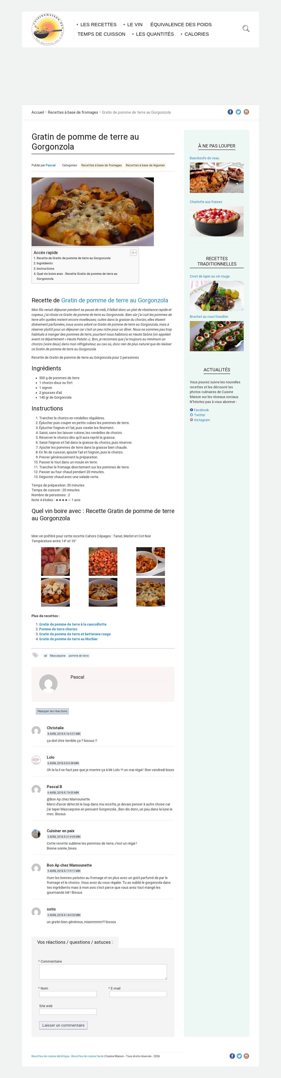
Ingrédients (45, 263)
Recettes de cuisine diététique (50, 1056)
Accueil (38, 112)
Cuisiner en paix (60, 831)
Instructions (45, 268)
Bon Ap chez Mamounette (69, 865)
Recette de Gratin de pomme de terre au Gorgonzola (73, 258)
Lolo (50, 757)
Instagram (201, 420)
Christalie (55, 728)
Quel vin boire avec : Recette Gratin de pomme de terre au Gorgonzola (77, 276)
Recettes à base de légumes (145, 165)
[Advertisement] (140, 76)
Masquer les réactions (52, 711)
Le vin (135, 24)
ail (45, 655)
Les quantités (155, 34)
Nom (43, 988)
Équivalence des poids (181, 24)
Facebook (201, 410)
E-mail (114, 988)
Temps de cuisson (101, 34)
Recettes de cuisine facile (87, 1056)
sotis (51, 909)
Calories (197, 34)
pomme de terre (79, 655)
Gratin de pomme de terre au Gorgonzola (114, 300)
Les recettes (98, 24)
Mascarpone (58, 655)
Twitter (199, 415)
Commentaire (50, 961)
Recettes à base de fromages (73, 112)
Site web (46, 1006)
